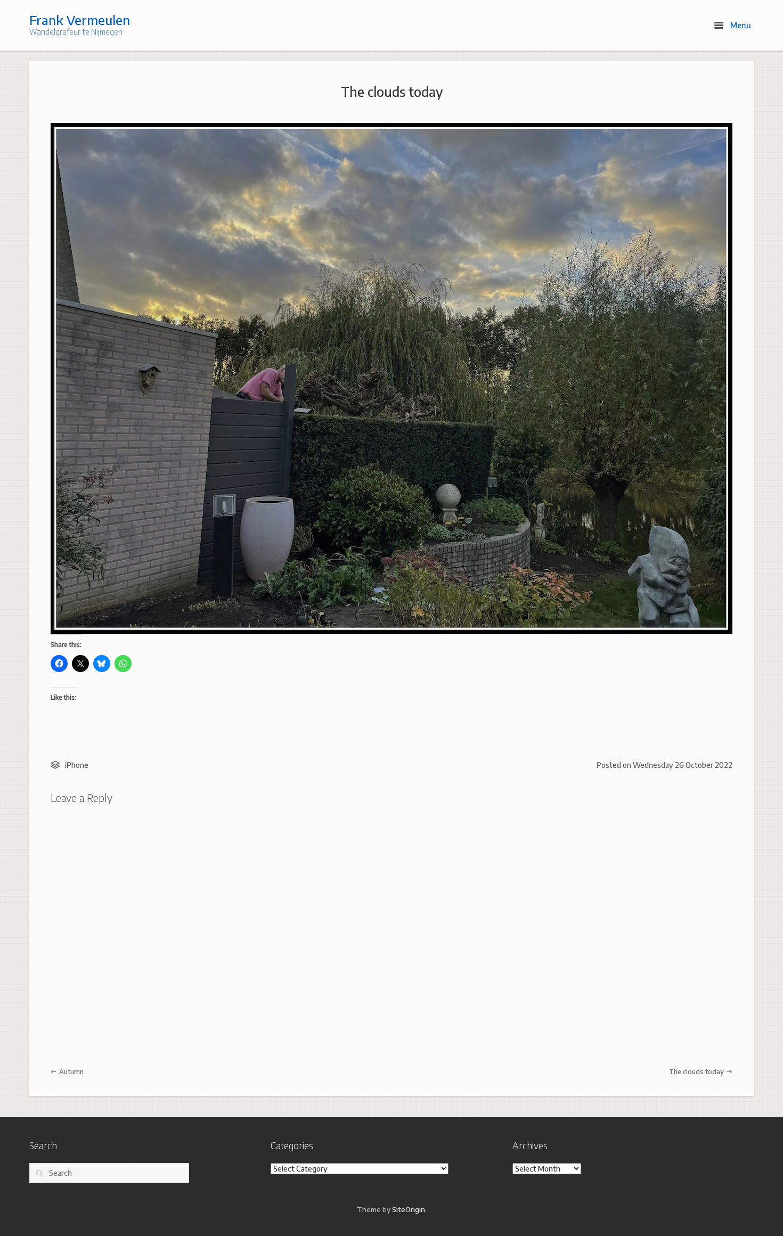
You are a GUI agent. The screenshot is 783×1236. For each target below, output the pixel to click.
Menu (739, 25)
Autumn (71, 1071)
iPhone (76, 765)
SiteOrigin (408, 1209)
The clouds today (392, 92)
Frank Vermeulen (79, 19)
